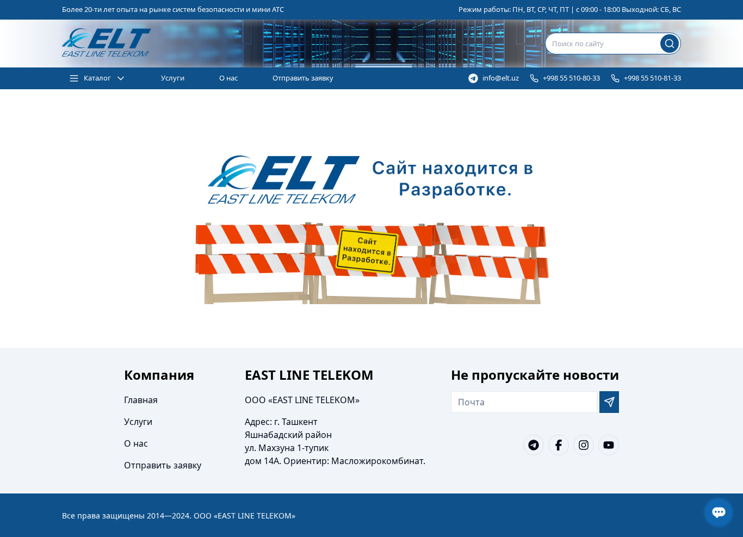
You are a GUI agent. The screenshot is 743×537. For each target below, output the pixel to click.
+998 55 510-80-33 (571, 78)
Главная (141, 400)
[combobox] (613, 43)
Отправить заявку (303, 78)
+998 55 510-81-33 (652, 78)
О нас (228, 78)
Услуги (172, 78)
